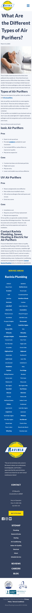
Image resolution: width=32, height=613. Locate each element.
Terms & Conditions (18, 601)
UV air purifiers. (8, 98)
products (12, 142)
